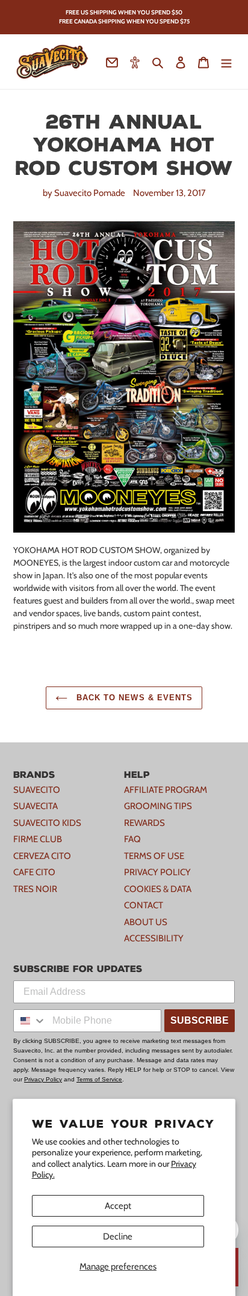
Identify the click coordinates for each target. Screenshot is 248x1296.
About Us (145, 922)
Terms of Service (99, 1079)
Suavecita (35, 806)
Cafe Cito (34, 872)
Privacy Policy (157, 872)
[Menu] (226, 61)
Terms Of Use (154, 856)
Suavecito (36, 789)
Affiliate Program (165, 789)
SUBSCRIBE (199, 1020)
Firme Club (37, 839)
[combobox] (30, 1021)
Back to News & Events (133, 697)
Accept (118, 1205)
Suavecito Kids (47, 823)
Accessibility (154, 938)
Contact (143, 905)
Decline (117, 1236)
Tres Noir (35, 889)
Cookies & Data (157, 889)
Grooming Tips (158, 806)
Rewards (144, 823)
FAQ (132, 839)
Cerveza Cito (42, 856)
